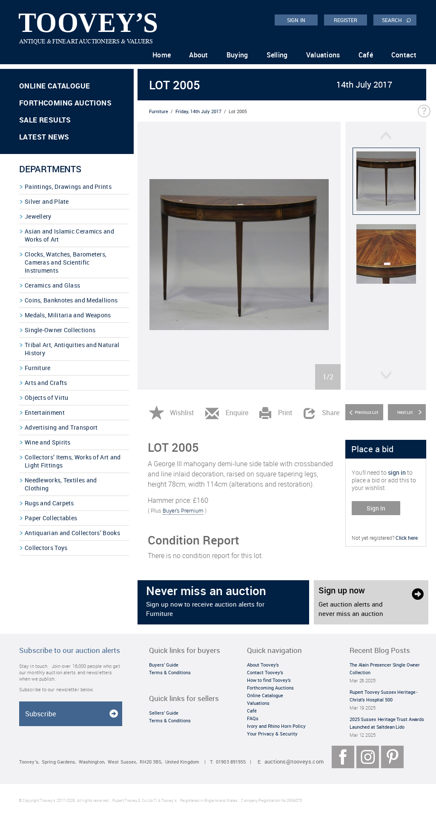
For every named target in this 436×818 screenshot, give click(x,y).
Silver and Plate (47, 201)
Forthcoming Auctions (65, 103)
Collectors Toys (46, 548)
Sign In (376, 508)
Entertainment (45, 412)
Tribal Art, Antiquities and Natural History (72, 349)
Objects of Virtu (47, 397)
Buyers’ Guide (163, 664)
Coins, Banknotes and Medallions (71, 300)
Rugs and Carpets (49, 503)
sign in (397, 472)
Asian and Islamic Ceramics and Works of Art (69, 235)
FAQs (252, 718)
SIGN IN (296, 20)
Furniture (38, 368)
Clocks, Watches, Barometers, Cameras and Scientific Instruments (65, 262)
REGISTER (346, 20)
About (198, 55)
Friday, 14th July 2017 (198, 111)
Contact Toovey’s (265, 672)
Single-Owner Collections (60, 330)
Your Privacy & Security (272, 733)
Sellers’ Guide (163, 713)
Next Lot (405, 412)
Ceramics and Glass (52, 285)
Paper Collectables (51, 518)
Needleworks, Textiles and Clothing (61, 484)
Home (161, 55)
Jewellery (38, 216)
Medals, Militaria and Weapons (68, 315)
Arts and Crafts (46, 383)
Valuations (323, 55)
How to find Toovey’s (269, 680)
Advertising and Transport (61, 427)
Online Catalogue (54, 86)
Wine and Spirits (48, 442)
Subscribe (40, 713)
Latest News (44, 137)
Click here (407, 537)
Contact (403, 55)
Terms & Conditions (170, 672)
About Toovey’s (263, 664)
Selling (277, 55)
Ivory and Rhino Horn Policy (276, 726)
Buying (237, 55)
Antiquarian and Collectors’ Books (72, 533)
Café (366, 55)
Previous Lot (366, 412)
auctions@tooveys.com (294, 761)
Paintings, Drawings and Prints (68, 186)
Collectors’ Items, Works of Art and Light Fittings (73, 461)
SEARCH (396, 19)
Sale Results (45, 120)
